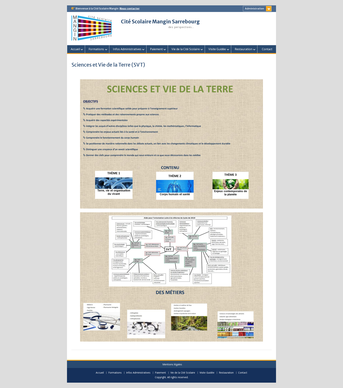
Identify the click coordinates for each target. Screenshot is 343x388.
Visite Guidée (217, 49)
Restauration (243, 49)
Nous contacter (130, 8)
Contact (267, 49)
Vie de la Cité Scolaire (186, 49)
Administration (254, 8)
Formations (96, 49)
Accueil (75, 49)
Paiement (156, 49)
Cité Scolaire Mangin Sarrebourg (160, 21)
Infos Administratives (127, 49)
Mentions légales (172, 364)
